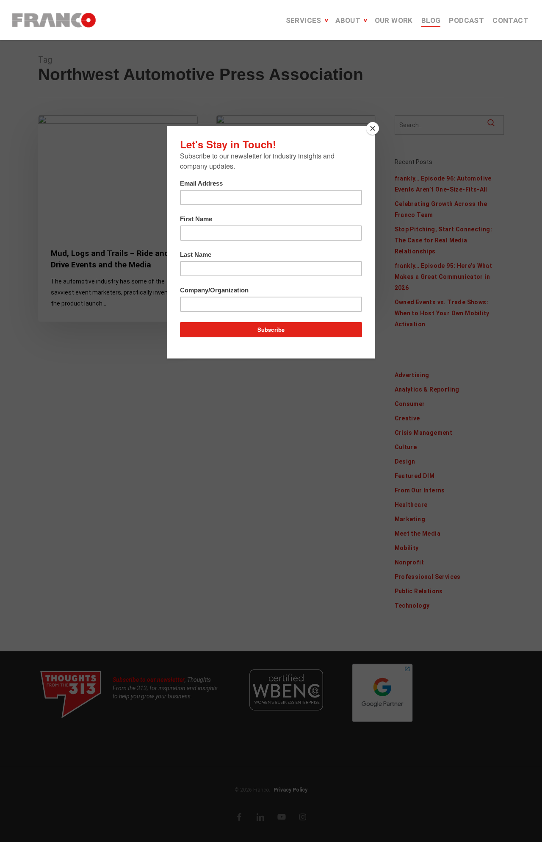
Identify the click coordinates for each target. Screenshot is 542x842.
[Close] (372, 128)
